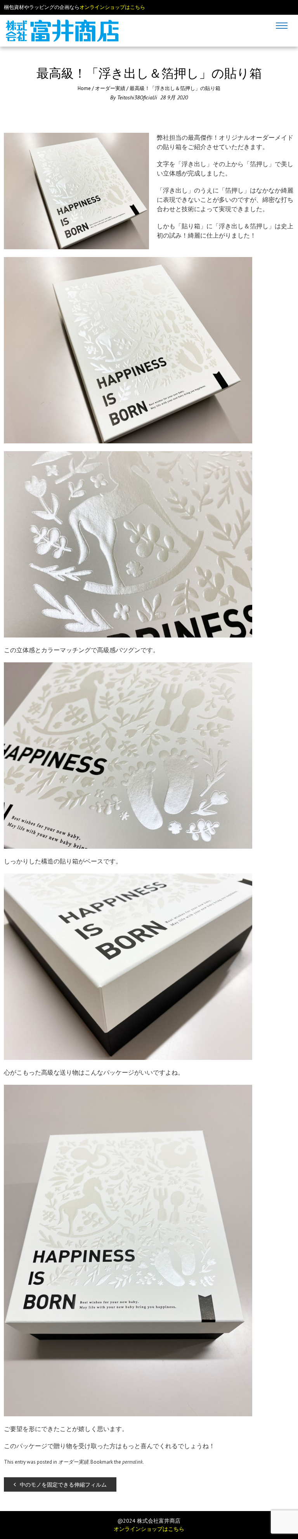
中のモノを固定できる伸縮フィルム (63, 1484)
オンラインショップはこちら (112, 7)
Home (84, 88)
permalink (132, 1462)
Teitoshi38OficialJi (137, 97)
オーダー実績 (110, 88)
